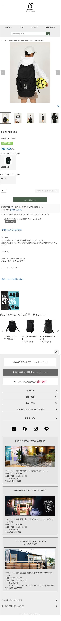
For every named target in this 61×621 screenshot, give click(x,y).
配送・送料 (30, 397)
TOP (2, 40)
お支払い (30, 390)
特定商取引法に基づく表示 (12, 600)
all (5, 40)
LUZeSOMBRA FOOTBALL (16, 40)
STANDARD (28, 40)
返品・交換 (30, 403)
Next (58, 72)
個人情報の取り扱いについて (13, 606)
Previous (3, 72)
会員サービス (30, 418)
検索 (48, 33)
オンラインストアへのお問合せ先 (30, 409)
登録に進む (10, 222)
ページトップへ (56, 352)
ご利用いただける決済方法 (11, 230)
